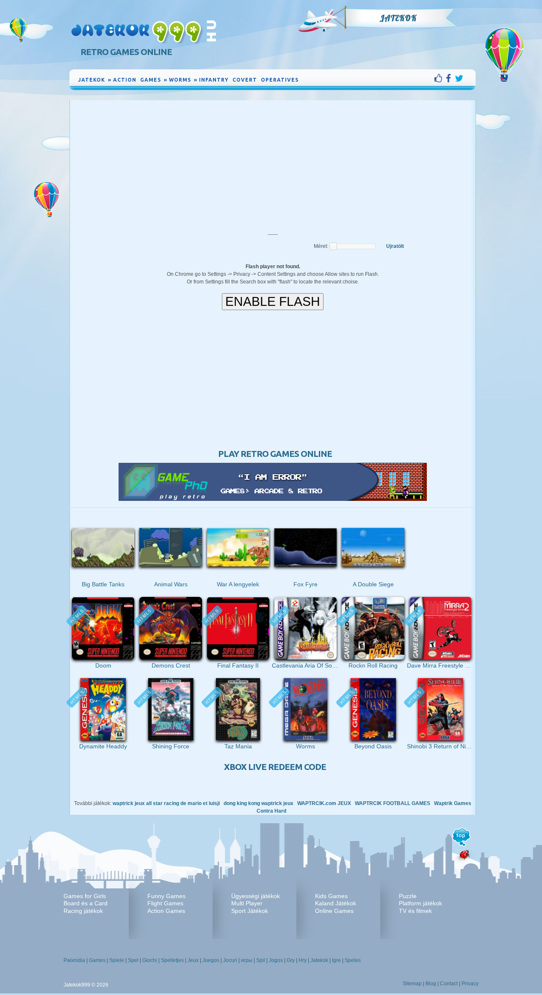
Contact (449, 984)
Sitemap (412, 984)
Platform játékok (420, 903)
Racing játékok (83, 910)
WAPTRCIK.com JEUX (324, 803)
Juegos (210, 960)
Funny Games (166, 896)
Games (97, 960)
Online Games (334, 910)
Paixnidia (74, 960)
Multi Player (247, 903)
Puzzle (408, 896)
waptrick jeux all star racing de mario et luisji (166, 803)
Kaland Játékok (335, 903)
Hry (303, 960)
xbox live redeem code (275, 767)
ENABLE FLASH (272, 301)
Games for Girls (85, 896)
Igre (336, 960)
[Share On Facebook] (450, 78)
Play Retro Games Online (275, 454)
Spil (260, 960)
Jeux (193, 960)
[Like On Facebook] (440, 78)
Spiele (116, 960)
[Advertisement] (272, 163)
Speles (353, 960)
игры (246, 960)
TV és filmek (415, 910)
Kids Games (331, 896)
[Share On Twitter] (459, 78)
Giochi (149, 960)
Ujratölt (395, 246)
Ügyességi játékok (255, 896)
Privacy (470, 984)
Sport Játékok (249, 910)
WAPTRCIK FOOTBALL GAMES (392, 803)
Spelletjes (172, 960)
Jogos (276, 960)
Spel (133, 960)
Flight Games (165, 903)
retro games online (126, 52)
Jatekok (398, 18)
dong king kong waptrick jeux (258, 803)
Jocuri (230, 960)
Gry (291, 960)
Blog (431, 984)
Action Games (166, 910)
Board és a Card (86, 903)
